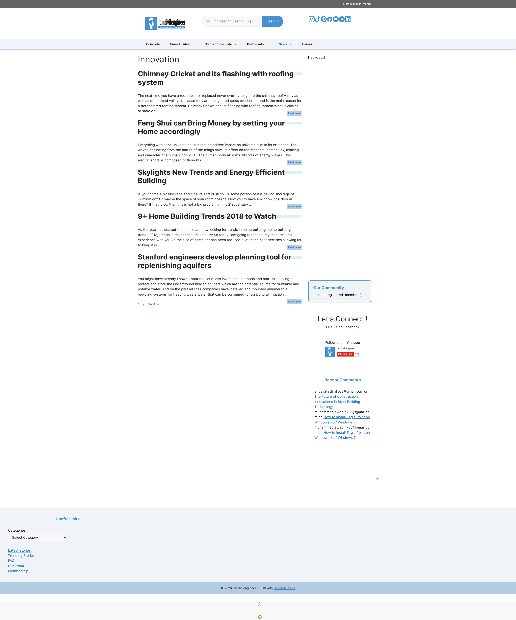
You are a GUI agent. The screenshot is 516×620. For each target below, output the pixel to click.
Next (153, 304)
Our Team (16, 566)
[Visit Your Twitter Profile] (342, 21)
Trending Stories (21, 556)
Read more (294, 113)
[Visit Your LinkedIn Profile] (348, 22)
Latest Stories (19, 550)
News (283, 44)
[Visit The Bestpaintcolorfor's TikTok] (318, 21)
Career (307, 44)
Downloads (255, 44)
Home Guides (179, 44)
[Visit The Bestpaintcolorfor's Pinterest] (324, 21)
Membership (18, 571)
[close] (259, 604)
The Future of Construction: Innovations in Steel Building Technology (337, 401)
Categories (17, 530)
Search (272, 21)
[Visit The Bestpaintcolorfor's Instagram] (312, 21)
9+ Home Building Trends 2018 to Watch (207, 216)
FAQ (11, 561)
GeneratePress (284, 588)
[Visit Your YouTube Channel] (336, 21)
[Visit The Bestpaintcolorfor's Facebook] (330, 21)
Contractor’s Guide (218, 44)
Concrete (153, 44)
